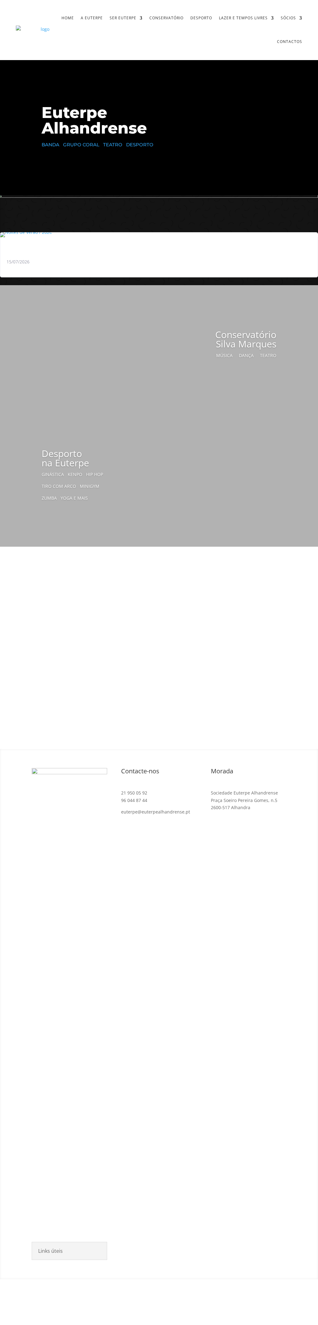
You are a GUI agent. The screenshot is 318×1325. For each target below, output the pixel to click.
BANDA (52, 145)
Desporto (201, 18)
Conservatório (166, 18)
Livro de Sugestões (195, 1302)
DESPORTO (139, 145)
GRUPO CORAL (83, 145)
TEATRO (113, 145)
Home (67, 18)
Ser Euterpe (123, 18)
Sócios (288, 18)
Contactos (289, 41)
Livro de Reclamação (150, 1302)
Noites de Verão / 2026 (39, 247)
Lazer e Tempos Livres (243, 18)
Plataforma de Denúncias (246, 1302)
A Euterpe (92, 18)
